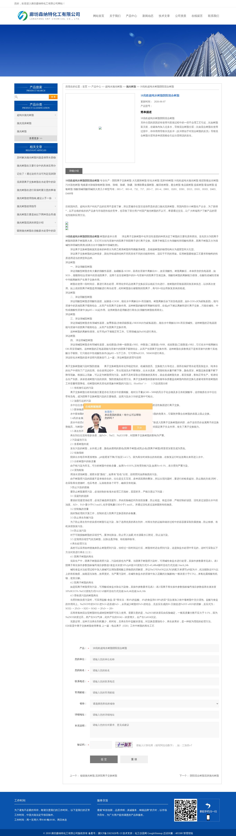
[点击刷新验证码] (124, 745)
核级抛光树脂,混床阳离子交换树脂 (98, 775)
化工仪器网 (141, 833)
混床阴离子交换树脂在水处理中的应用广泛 (36, 183)
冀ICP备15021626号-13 (110, 833)
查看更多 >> (35, 138)
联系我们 (213, 15)
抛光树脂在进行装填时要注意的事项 (36, 190)
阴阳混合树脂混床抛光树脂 (204, 775)
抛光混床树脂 (24, 123)
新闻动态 (147, 15)
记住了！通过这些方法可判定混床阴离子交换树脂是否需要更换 (36, 175)
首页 (84, 86)
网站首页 (98, 15)
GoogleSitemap (155, 833)
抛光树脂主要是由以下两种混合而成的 (36, 215)
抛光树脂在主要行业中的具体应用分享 (36, 167)
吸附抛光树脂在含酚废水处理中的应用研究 (36, 232)
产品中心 (131, 15)
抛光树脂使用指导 (26, 206)
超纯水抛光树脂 (25, 115)
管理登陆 (188, 833)
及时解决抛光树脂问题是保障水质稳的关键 (36, 158)
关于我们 (115, 15)
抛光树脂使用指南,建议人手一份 (34, 198)
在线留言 (197, 15)
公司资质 (180, 15)
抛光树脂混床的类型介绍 (30, 222)
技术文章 (164, 15)
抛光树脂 (22, 131)
